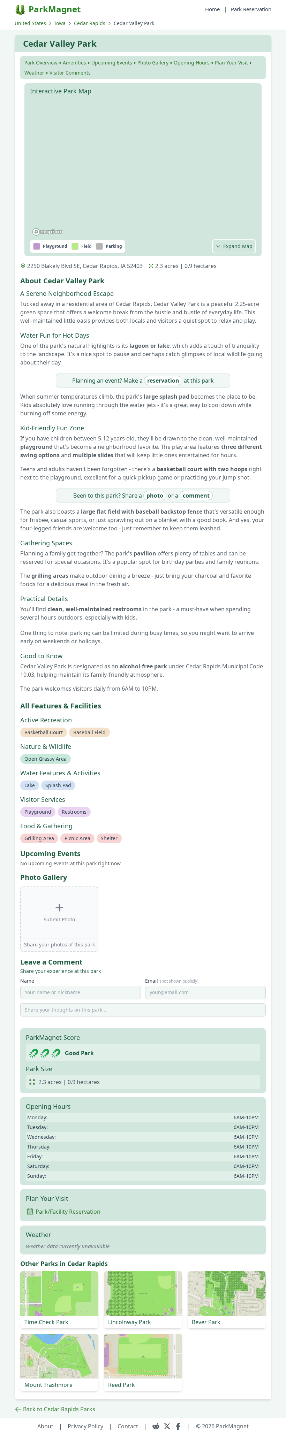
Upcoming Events (111, 62)
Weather (34, 72)
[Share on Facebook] (178, 1426)
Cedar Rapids (89, 23)
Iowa (60, 23)
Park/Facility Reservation (68, 1211)
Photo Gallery (152, 62)
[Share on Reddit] (155, 1426)
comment (196, 495)
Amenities (74, 62)
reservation (163, 380)
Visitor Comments (70, 72)
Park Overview (41, 62)
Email (171, 980)
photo (154, 495)
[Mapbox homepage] (47, 232)
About (45, 1426)
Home (212, 9)
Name (27, 980)
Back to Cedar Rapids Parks (59, 1409)
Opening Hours (192, 62)
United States (30, 23)
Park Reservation (251, 9)
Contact (128, 1426)
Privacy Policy (85, 1426)
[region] (143, 168)
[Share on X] (167, 1426)
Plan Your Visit (231, 62)
